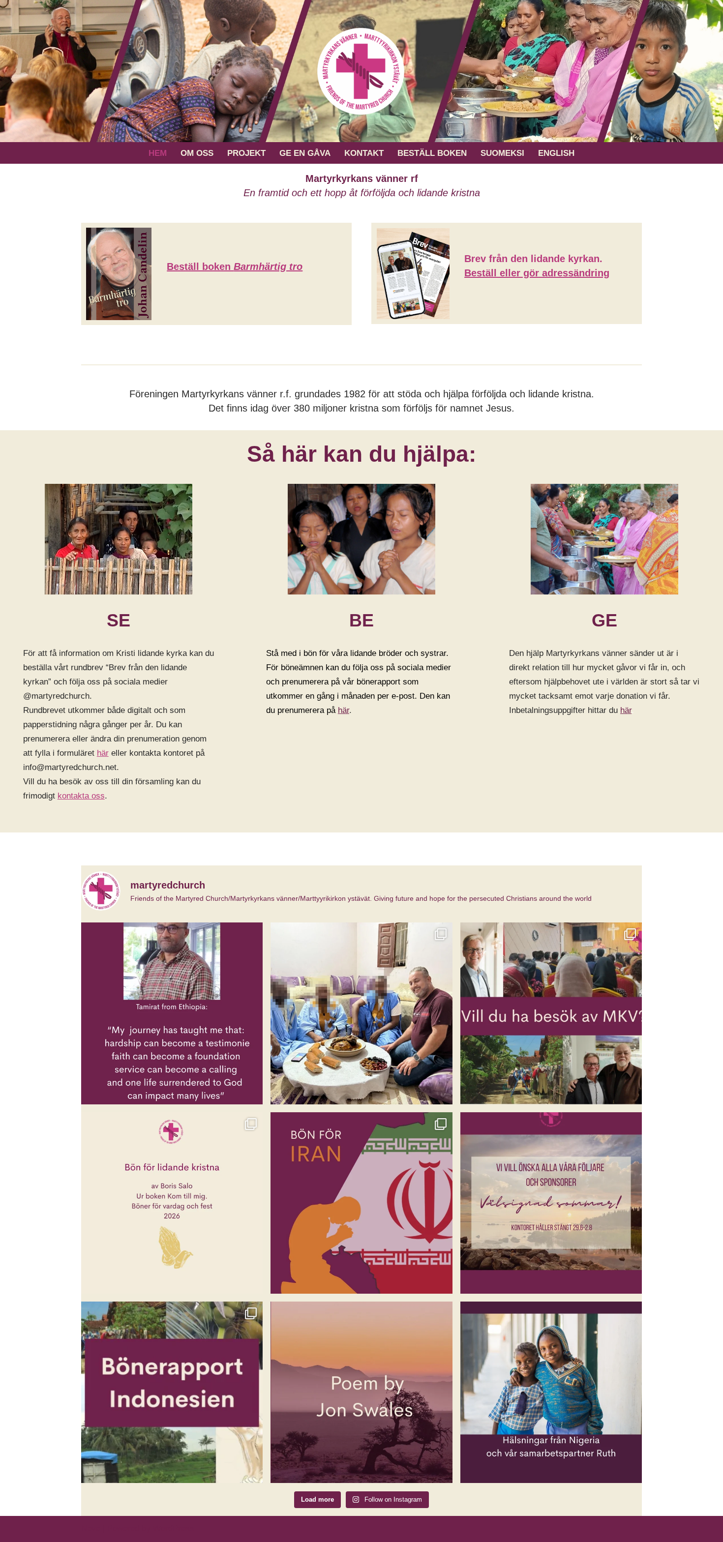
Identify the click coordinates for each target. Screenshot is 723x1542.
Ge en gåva (305, 153)
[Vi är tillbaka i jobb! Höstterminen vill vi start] (172, 1203)
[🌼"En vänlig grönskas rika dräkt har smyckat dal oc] (551, 1203)
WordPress (173, 1528)
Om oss (197, 153)
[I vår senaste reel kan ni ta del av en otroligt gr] (361, 1392)
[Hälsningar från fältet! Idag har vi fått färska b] (361, 1013)
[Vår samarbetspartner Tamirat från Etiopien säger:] (172, 1013)
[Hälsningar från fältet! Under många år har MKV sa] (551, 1392)
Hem (158, 153)
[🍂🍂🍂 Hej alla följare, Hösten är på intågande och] (551, 1013)
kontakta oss (81, 796)
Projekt (246, 153)
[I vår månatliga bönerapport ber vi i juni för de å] (172, 1392)
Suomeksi (502, 153)
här (103, 753)
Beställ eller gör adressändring (536, 272)
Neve (90, 1528)
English (556, 153)
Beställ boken (432, 153)
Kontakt (364, 153)
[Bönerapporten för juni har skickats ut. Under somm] (361, 1203)
